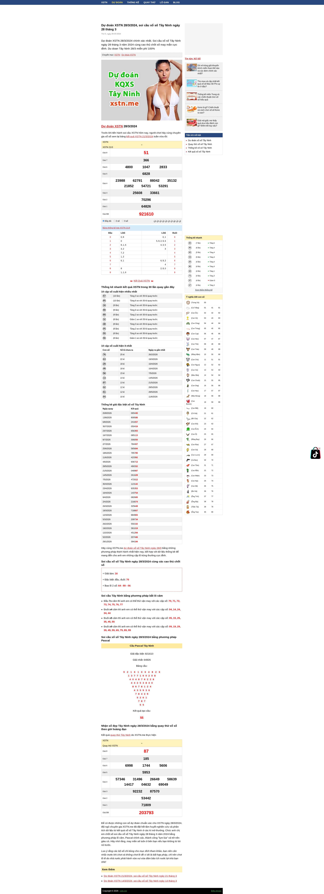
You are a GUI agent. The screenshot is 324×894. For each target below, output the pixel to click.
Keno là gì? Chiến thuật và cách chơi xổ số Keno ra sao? (209, 110)
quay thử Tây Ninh (120, 735)
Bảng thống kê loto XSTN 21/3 (116, 228)
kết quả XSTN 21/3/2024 (139, 136)
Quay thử (149, 2)
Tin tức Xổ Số (193, 58)
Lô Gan (164, 2)
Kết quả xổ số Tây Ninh (199, 151)
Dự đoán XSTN (129, 55)
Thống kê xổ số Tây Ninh (200, 148)
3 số (126, 221)
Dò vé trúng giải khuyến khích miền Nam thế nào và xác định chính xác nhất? (208, 69)
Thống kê (133, 2)
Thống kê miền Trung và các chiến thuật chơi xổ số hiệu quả (208, 97)
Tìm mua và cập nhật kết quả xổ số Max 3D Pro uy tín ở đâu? (209, 84)
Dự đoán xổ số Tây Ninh (199, 140)
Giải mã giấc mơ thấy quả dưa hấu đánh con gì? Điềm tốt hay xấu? (208, 123)
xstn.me (123, 891)
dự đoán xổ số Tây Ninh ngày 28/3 (142, 548)
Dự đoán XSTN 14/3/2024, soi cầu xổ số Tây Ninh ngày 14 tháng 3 (140, 881)
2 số (117, 221)
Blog (176, 2)
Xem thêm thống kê (203, 290)
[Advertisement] (162, 12)
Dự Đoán (117, 2)
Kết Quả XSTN (142, 280)
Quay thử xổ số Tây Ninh (200, 144)
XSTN (104, 2)
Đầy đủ (107, 221)
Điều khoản (216, 891)
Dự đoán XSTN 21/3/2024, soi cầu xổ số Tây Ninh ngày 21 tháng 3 (140, 876)
